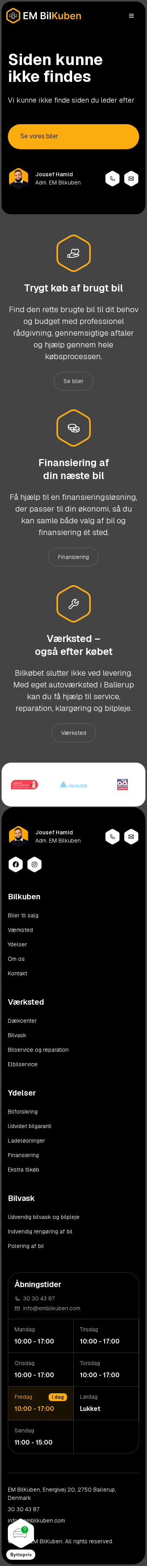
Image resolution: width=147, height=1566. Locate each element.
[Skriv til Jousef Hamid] (131, 178)
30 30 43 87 (24, 1509)
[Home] (44, 16)
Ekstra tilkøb (23, 1169)
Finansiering (73, 557)
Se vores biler (39, 136)
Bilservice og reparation (38, 1049)
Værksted (73, 732)
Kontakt (17, 973)
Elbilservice (23, 1064)
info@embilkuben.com (36, 1520)
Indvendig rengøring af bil (40, 1231)
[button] (21, 1539)
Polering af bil (26, 1246)
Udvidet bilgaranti (29, 1126)
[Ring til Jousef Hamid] (112, 178)
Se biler (73, 381)
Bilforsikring (23, 1111)
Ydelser (17, 944)
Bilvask (17, 1035)
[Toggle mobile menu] (131, 15)
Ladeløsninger (26, 1140)
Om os (16, 958)
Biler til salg (23, 915)
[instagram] (34, 864)
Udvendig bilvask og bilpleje (44, 1217)
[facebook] (16, 864)
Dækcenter (22, 1020)
